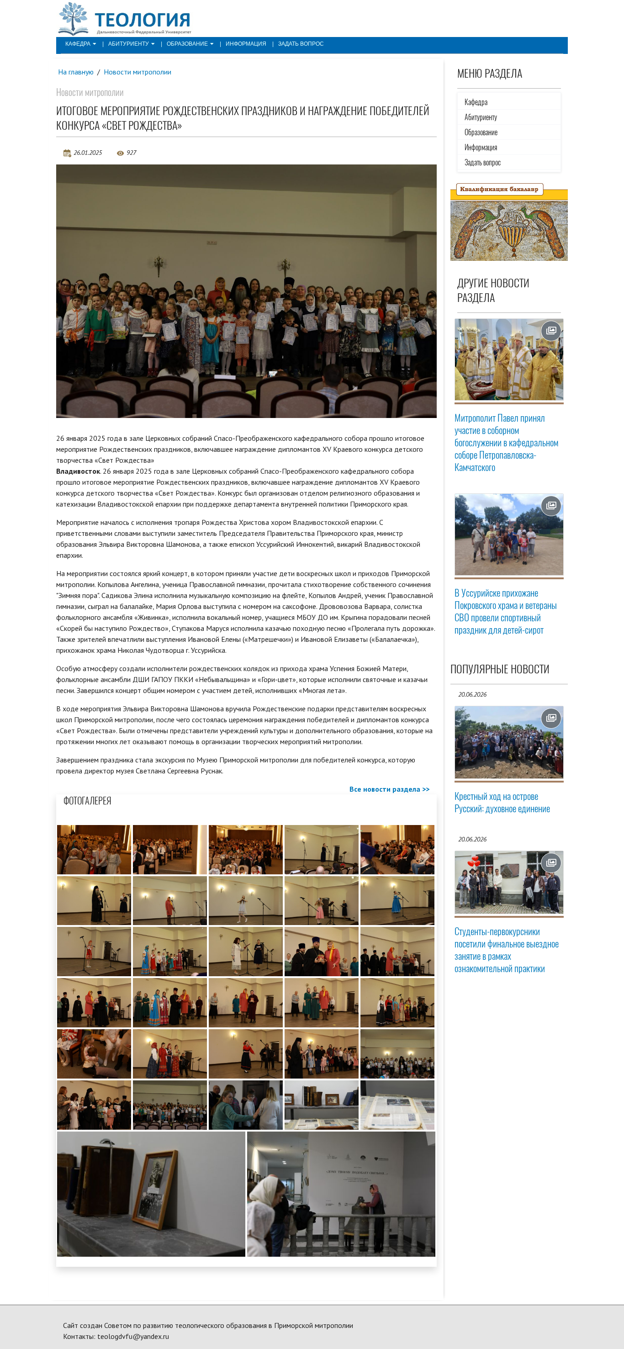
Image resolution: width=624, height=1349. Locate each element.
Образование (187, 44)
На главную (76, 71)
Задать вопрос (301, 44)
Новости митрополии (137, 71)
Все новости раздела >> (389, 789)
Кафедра (77, 44)
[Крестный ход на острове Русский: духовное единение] (509, 742)
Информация (246, 44)
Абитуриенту (128, 44)
